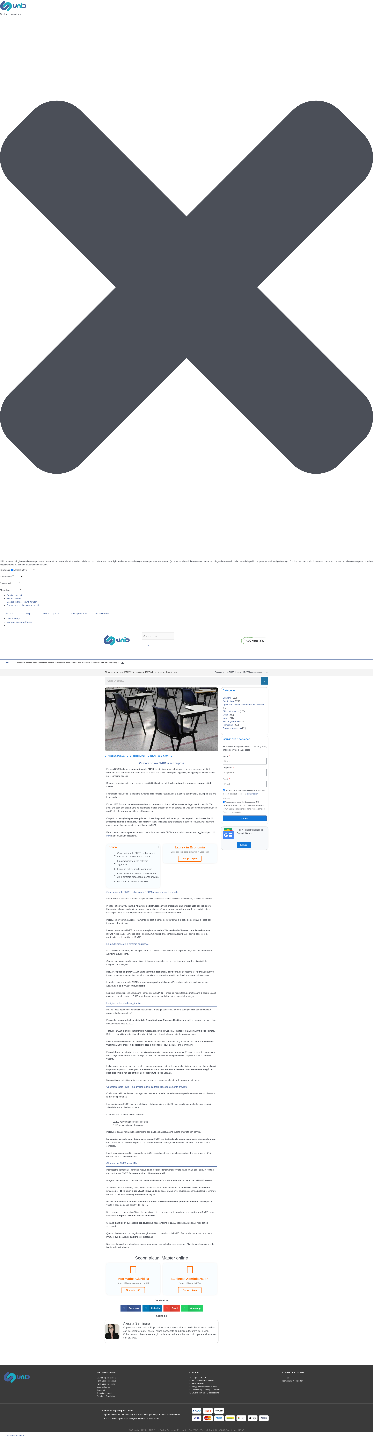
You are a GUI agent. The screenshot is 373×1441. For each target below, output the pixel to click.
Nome (226, 756)
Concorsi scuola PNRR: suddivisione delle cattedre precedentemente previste (138, 875)
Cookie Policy (13, 618)
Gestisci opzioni (14, 595)
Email (226, 779)
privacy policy (252, 794)
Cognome (228, 767)
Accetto (9, 613)
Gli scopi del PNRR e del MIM (132, 881)
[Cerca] (264, 681)
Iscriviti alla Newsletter (292, 1381)
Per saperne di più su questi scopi (23, 605)
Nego (28, 613)
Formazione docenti (106, 1384)
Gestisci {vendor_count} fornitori (22, 602)
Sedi (206, 1390)
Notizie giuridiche (231, 721)
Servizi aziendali (104, 1393)
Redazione (214, 1393)
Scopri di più (190, 858)
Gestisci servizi (14, 598)
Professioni (228, 725)
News (153, 756)
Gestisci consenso (15, 1435)
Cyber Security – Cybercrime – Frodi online (243, 704)
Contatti (216, 1390)
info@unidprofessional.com (204, 1386)
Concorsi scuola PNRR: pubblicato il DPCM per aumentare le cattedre (136, 855)
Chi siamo (196, 1390)
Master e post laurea (106, 1378)
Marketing (227, 799)
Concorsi (227, 698)
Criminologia (228, 701)
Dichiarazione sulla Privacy (19, 622)
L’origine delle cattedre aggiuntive (134, 869)
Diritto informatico (231, 711)
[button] (186, 288)
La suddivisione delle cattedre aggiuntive (132, 863)
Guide (225, 714)
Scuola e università (232, 728)
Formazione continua (106, 1381)
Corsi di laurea (103, 1387)
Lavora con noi (198, 1393)
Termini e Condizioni (106, 1396)
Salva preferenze (79, 613)
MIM (108, 835)
